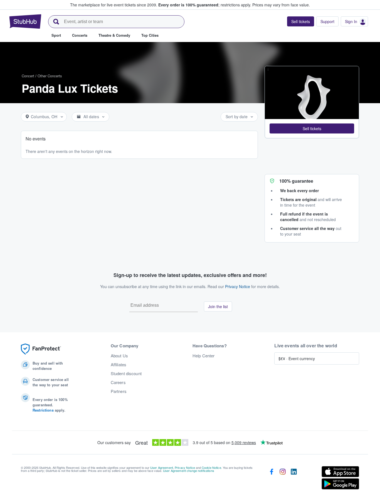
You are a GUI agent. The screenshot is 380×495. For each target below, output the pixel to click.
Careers (118, 382)
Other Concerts (50, 75)
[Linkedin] (293, 478)
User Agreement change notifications (188, 470)
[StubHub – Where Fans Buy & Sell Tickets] (25, 21)
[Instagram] (282, 478)
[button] (312, 128)
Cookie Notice (211, 467)
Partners (119, 391)
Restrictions (43, 410)
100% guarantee (296, 181)
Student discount (126, 373)
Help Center (204, 355)
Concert (28, 75)
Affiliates (118, 364)
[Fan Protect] (41, 349)
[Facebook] (271, 478)
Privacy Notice (237, 286)
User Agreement (161, 467)
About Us (119, 355)
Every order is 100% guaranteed (204, 5)
